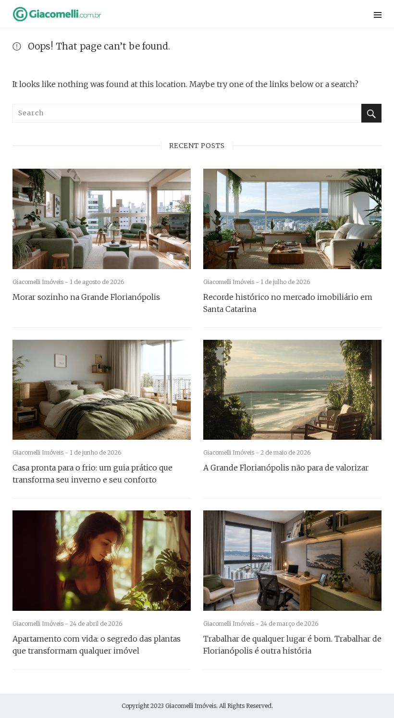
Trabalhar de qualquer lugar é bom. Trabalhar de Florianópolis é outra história (292, 645)
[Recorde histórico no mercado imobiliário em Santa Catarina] (292, 219)
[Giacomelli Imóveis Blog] (133, 14)
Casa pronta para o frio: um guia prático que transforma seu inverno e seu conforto (92, 473)
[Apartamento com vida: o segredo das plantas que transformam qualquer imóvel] (101, 560)
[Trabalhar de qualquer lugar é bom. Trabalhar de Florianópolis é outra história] (292, 560)
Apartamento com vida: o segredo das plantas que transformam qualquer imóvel (96, 645)
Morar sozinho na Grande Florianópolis (86, 297)
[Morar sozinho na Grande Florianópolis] (101, 219)
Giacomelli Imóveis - (41, 281)
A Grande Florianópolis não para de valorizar (286, 467)
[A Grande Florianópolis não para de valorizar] (292, 390)
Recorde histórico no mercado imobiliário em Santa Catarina (287, 303)
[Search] (371, 113)
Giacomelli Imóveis (190, 705)
